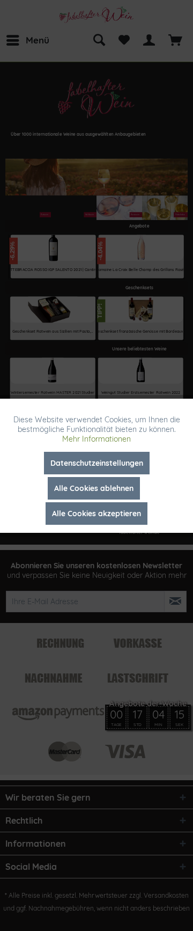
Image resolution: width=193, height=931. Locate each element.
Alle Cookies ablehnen (93, 488)
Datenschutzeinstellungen (96, 463)
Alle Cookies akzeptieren (96, 513)
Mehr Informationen (96, 439)
